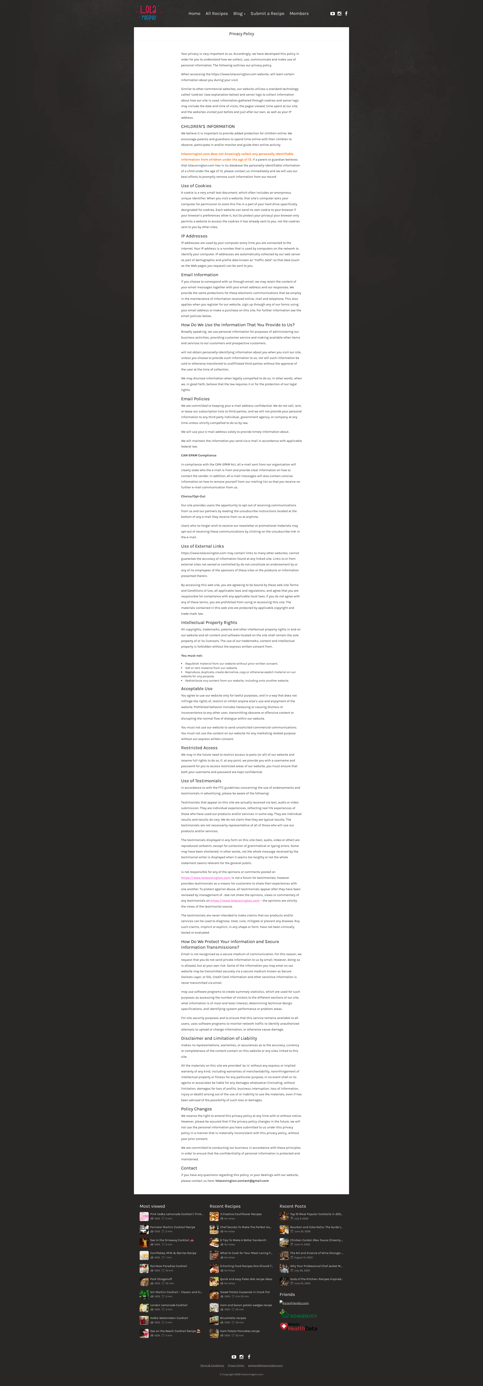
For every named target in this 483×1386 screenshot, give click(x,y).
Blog (238, 13)
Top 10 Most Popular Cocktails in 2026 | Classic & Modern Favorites (316, 1214)
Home (194, 13)
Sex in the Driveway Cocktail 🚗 (172, 1240)
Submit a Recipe (267, 13)
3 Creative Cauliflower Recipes (241, 1214)
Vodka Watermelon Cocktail (169, 1318)
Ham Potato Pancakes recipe (240, 1331)
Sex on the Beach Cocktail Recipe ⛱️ (175, 1331)
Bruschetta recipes (233, 1318)
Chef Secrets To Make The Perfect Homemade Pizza (246, 1227)
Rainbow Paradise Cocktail (168, 1266)
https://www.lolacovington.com (205, 878)
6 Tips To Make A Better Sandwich (243, 1240)
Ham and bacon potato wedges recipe (246, 1305)
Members (299, 13)
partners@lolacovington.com (265, 1365)
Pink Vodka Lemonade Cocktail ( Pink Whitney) (176, 1214)
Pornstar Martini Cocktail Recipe (172, 1227)
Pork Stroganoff (161, 1279)
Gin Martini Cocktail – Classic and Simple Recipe (176, 1292)
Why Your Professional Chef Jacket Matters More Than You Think (316, 1266)
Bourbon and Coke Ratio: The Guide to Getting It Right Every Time (316, 1227)
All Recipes (217, 13)
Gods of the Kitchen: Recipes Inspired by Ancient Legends (316, 1279)
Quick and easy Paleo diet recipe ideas (246, 1279)
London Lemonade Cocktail (168, 1305)
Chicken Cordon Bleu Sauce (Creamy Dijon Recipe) (316, 1240)
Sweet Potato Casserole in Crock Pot (245, 1292)
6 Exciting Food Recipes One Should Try (246, 1266)
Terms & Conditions (212, 1365)
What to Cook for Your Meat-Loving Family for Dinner (246, 1253)
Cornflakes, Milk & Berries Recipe (173, 1253)
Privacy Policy (236, 1365)
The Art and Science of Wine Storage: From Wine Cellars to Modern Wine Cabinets (316, 1253)
